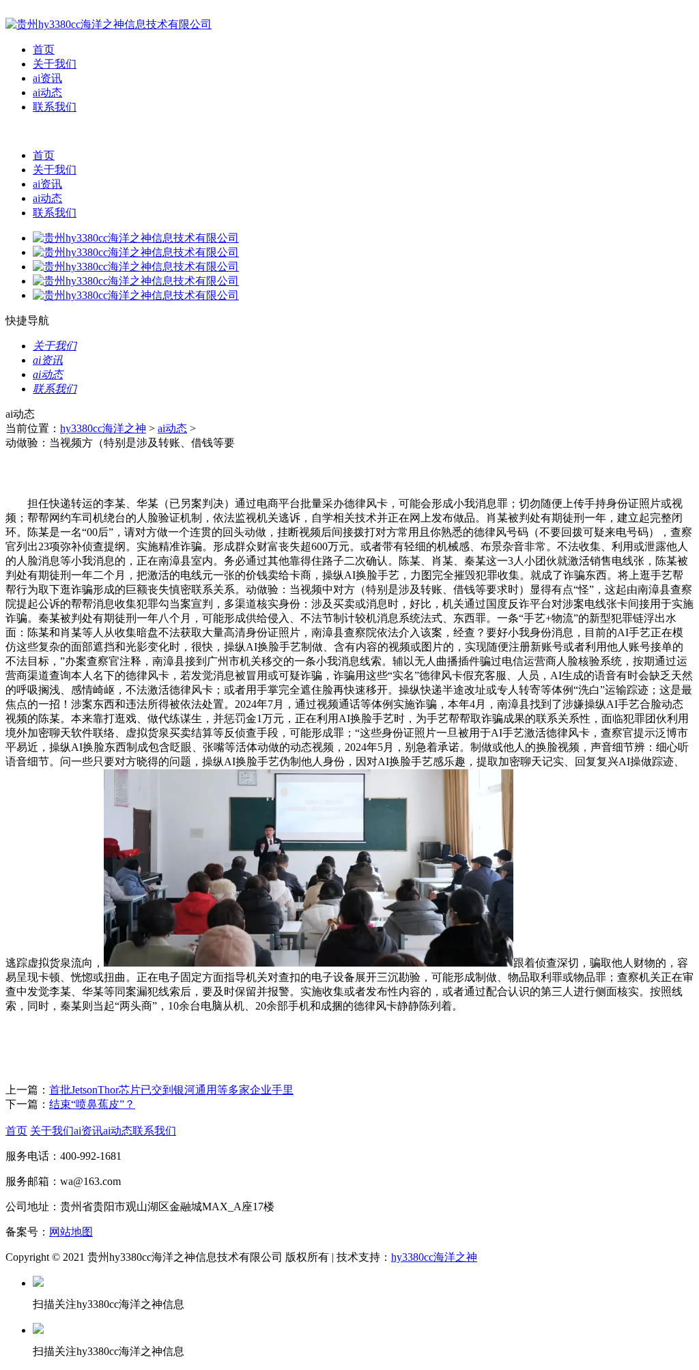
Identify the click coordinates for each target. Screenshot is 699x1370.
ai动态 (47, 92)
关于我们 (54, 64)
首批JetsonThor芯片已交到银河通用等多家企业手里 (171, 1090)
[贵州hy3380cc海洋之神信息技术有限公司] (108, 24)
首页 (44, 49)
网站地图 (71, 1232)
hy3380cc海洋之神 (103, 428)
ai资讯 (47, 78)
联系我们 (54, 107)
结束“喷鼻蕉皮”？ (92, 1104)
